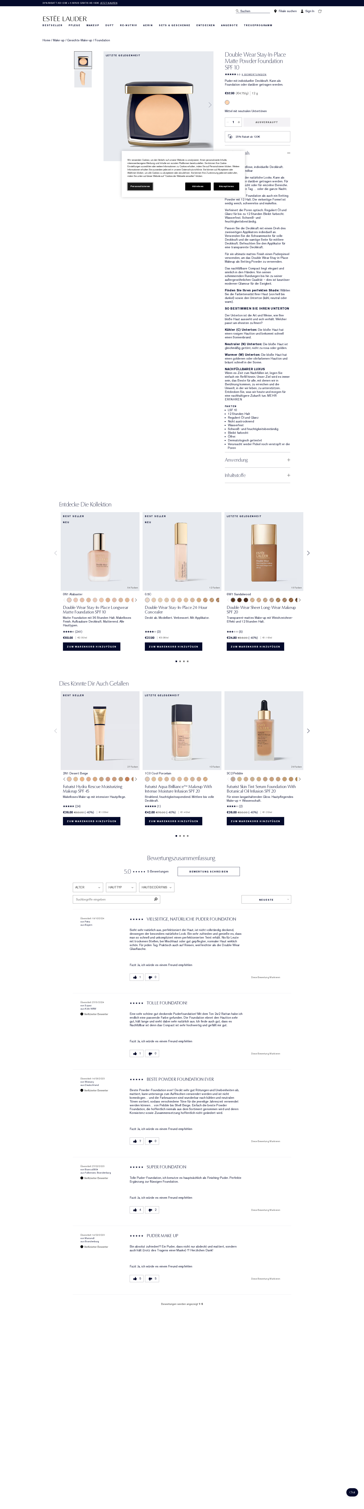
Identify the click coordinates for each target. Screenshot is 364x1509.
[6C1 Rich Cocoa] (239, 600)
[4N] (205, 600)
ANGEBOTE (229, 25)
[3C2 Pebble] (284, 600)
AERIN (148, 25)
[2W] (186, 600)
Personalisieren (140, 186)
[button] (352, 1492)
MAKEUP (92, 25)
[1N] (160, 600)
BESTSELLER (52, 25)
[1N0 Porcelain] (82, 600)
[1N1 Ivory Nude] (101, 600)
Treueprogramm (258, 25)
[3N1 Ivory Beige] (227, 102)
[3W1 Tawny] (95, 779)
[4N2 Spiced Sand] (291, 600)
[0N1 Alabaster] (69, 600)
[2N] (179, 600)
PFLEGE (74, 25)
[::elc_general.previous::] (65, 600)
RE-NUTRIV (128, 25)
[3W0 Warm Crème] (205, 779)
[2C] (173, 600)
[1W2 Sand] (127, 600)
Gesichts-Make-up (79, 40)
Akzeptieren (226, 186)
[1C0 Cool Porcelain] (147, 779)
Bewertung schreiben (208, 871)
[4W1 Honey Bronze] (284, 779)
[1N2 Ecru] (120, 600)
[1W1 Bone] (107, 600)
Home (46, 40)
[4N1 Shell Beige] (114, 779)
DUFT (109, 25)
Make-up (59, 40)
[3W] (198, 600)
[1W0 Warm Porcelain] (88, 600)
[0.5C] (147, 600)
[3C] (192, 600)
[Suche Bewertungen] (155, 899)
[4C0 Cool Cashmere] (198, 779)
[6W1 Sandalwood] (233, 600)
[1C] (153, 600)
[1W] (166, 600)
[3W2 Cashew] (101, 779)
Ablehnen (198, 186)
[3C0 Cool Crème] (192, 779)
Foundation (102, 40)
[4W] (211, 600)
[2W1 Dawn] (265, 600)
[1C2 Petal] (114, 600)
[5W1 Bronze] (127, 779)
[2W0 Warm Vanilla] (186, 779)
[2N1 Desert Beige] (258, 600)
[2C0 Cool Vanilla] (252, 600)
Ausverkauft (267, 122)
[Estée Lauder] (64, 18)
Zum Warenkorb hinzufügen (91, 646)
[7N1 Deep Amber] (245, 600)
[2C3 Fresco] (271, 600)
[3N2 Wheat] (278, 600)
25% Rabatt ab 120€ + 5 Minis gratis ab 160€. (79, 3)
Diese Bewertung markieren (265, 977)
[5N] (218, 600)
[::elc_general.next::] (135, 600)
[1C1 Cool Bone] (95, 600)
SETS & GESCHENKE (174, 25)
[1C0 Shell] (75, 600)
